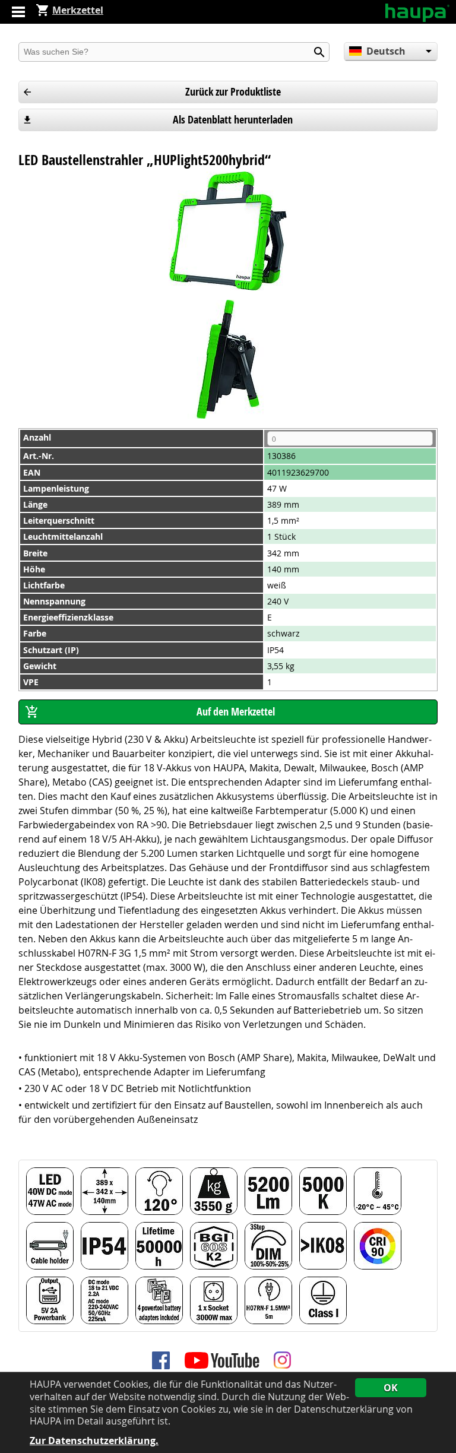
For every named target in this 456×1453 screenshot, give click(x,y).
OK (391, 1387)
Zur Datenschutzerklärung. (94, 1441)
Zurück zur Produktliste (233, 91)
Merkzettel (77, 10)
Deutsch (386, 51)
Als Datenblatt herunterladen (233, 119)
